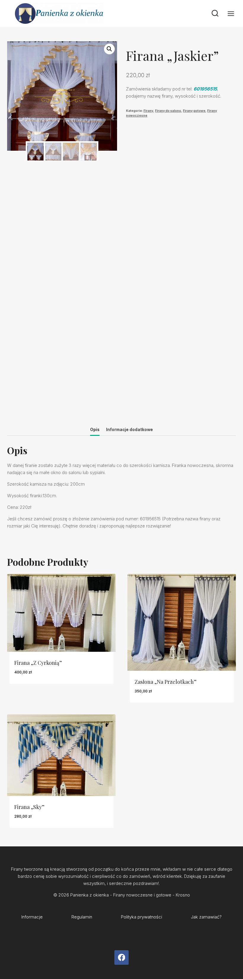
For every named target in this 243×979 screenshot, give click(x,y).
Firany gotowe (194, 111)
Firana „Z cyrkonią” (38, 662)
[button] (109, 49)
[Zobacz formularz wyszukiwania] (215, 13)
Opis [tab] (95, 429)
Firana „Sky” (29, 806)
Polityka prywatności (141, 917)
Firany (148, 111)
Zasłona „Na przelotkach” (165, 681)
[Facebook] (121, 957)
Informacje (32, 917)
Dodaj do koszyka (35, 690)
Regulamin (81, 917)
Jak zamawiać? (206, 917)
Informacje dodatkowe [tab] (129, 429)
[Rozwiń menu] (234, 13)
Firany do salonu (168, 111)
